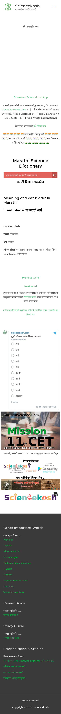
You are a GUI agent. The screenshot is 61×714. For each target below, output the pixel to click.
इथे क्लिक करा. (40, 126)
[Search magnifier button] (54, 175)
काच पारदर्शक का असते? (13, 672)
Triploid (7, 545)
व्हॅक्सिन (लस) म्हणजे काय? (14, 666)
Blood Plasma (11, 551)
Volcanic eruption (13, 592)
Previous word (30, 277)
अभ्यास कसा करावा (11, 637)
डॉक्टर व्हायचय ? (10, 615)
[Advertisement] (30, 62)
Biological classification (16, 563)
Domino (8, 586)
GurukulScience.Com (14, 109)
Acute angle (10, 557)
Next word (30, 286)
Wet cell (8, 539)
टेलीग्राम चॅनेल (30, 297)
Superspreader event (15, 580)
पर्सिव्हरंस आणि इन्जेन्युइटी (14, 678)
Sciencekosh (27, 6)
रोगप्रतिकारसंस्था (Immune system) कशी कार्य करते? (28, 660)
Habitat (7, 568)
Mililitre (7, 574)
